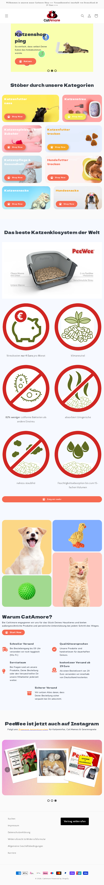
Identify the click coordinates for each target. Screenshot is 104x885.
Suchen (11, 819)
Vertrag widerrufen (75, 821)
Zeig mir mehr (54, 499)
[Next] (96, 769)
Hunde (27, 54)
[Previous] (7, 769)
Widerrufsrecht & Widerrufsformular (27, 839)
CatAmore (47, 879)
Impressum (13, 825)
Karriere (12, 853)
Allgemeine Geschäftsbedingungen (25, 846)
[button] (6, 15)
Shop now (17, 116)
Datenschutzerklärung (19, 832)
